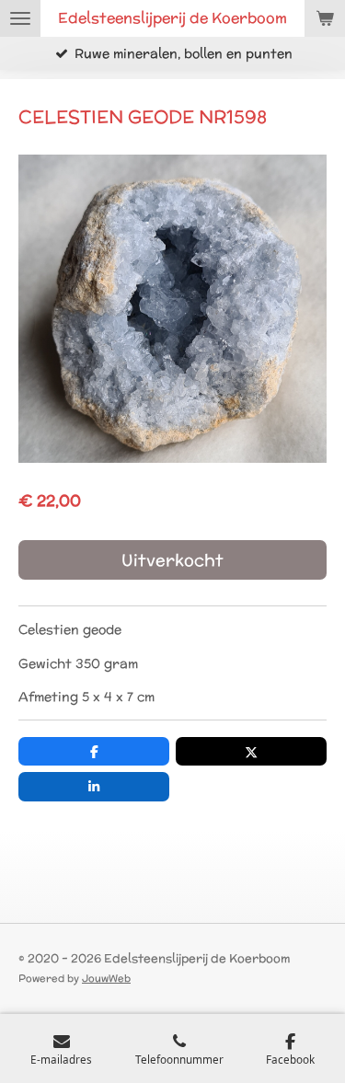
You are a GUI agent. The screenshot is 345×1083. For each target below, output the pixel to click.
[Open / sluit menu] (20, 18)
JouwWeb (106, 978)
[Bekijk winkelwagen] (325, 18)
